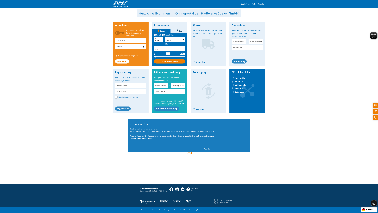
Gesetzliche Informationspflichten (191, 210)
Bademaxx (239, 92)
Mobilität (239, 88)
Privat (158, 35)
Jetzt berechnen (169, 61)
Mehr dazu (207, 149)
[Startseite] (120, 4)
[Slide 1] (187, 153)
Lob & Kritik (245, 4)
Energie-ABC (240, 78)
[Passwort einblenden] (143, 46)
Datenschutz (156, 210)
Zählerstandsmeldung (166, 108)
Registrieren (123, 108)
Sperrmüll (200, 109)
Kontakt (261, 4)
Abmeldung (239, 61)
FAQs (254, 4)
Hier (158, 101)
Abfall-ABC (239, 81)
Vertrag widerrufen (170, 210)
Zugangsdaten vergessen (128, 55)
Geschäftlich (169, 35)
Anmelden (122, 61)
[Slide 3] (191, 153)
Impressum (145, 210)
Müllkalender (241, 85)
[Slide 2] (189, 153)
